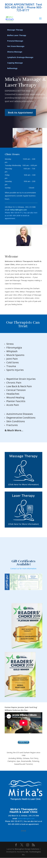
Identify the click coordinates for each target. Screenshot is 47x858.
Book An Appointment (20, 112)
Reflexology (12, 68)
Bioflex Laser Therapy (16, 35)
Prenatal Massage (15, 41)
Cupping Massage (15, 63)
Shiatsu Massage (14, 52)
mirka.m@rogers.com (26, 818)
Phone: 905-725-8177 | (14, 212)
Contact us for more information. (23, 568)
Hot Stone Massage (15, 46)
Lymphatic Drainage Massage (20, 57)
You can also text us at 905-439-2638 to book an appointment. (21, 215)
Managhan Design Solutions (27, 849)
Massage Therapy (15, 30)
